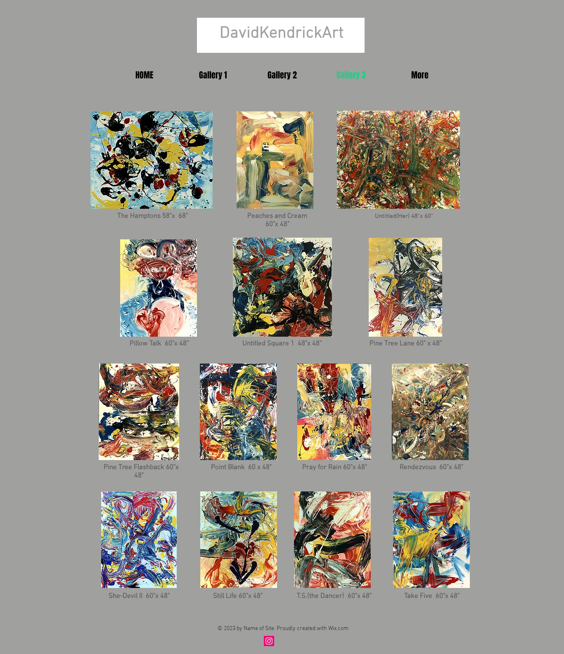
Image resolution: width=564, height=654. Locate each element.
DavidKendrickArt (282, 33)
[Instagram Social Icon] (269, 641)
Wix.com (338, 628)
